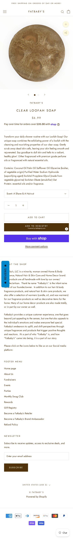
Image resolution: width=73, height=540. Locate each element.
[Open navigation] (4, 11)
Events (7, 385)
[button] (36, 227)
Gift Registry (10, 407)
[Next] (44, 94)
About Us (8, 374)
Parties (7, 391)
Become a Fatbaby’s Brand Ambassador (24, 419)
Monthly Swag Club (13, 396)
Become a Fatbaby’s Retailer (18, 413)
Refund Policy (11, 424)
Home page (10, 368)
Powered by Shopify (36, 496)
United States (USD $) (35, 485)
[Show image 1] (34, 95)
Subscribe (16, 467)
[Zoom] (66, 24)
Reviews (5, 274)
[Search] (62, 11)
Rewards (8, 402)
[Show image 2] (38, 95)
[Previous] (28, 94)
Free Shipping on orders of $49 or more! (36, 3)
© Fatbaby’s (36, 492)
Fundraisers (10, 379)
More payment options (36, 246)
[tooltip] (66, 228)
